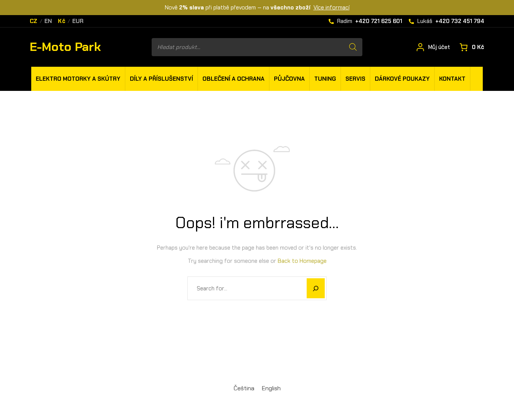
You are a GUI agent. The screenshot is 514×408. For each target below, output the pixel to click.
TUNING (325, 79)
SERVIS (355, 79)
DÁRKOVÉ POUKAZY (402, 79)
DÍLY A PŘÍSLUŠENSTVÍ (161, 79)
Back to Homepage (302, 261)
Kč (61, 21)
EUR (78, 21)
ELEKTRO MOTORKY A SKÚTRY (78, 79)
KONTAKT (452, 79)
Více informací (331, 7)
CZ (34, 21)
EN (48, 21)
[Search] (353, 47)
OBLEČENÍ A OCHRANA (233, 79)
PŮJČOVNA (289, 79)
